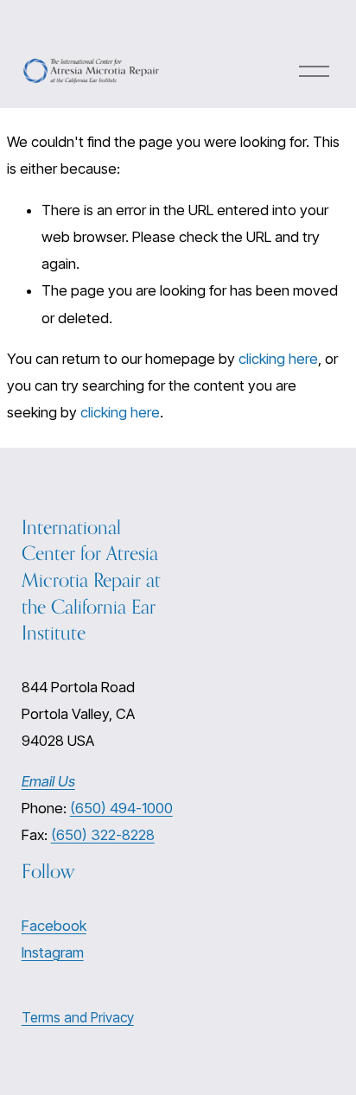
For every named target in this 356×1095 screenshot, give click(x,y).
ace (41, 925)
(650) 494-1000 (121, 808)
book (70, 925)
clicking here (278, 358)
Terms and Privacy (78, 1017)
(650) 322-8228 (103, 835)
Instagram (53, 952)
